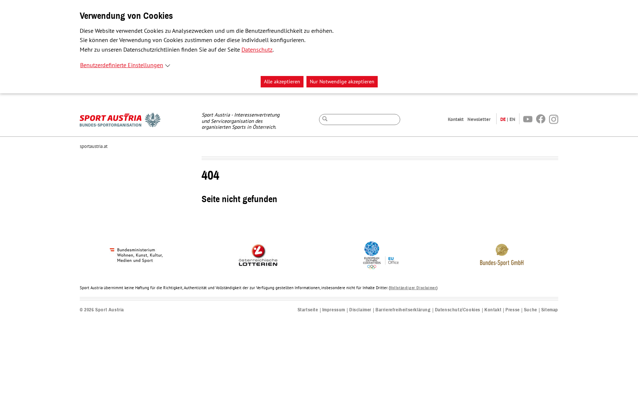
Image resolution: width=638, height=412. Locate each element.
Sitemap (549, 310)
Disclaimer (360, 310)
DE (503, 119)
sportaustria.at (93, 146)
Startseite (308, 310)
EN (512, 119)
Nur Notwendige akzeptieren (342, 82)
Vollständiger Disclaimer (413, 288)
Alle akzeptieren (282, 82)
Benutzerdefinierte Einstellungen (121, 65)
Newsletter (479, 119)
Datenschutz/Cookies (457, 310)
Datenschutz (256, 49)
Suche (530, 310)
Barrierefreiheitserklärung (403, 310)
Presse (512, 310)
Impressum (333, 310)
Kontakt (456, 119)
